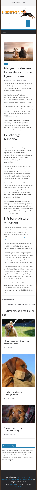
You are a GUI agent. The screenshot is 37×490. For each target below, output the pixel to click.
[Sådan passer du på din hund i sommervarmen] (18, 321)
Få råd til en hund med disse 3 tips (20, 304)
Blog (6, 64)
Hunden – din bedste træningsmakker (13, 393)
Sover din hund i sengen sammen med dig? (14, 429)
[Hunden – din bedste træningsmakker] (18, 356)
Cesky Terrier (9, 300)
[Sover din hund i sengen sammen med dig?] (18, 406)
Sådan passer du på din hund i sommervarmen (17, 342)
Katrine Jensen (22, 80)
